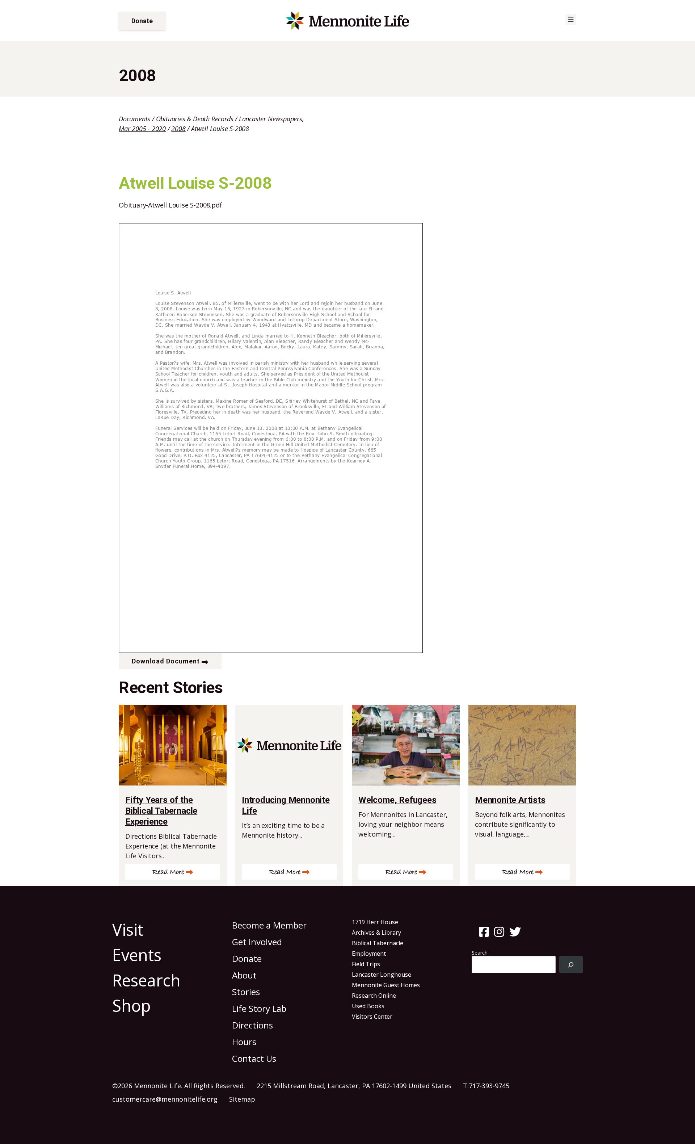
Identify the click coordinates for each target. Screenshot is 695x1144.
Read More (168, 872)
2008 (178, 128)
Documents (134, 118)
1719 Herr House (375, 922)
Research (146, 980)
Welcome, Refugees (397, 800)
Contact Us (254, 1058)
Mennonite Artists (510, 800)
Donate (142, 21)
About (244, 975)
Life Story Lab (259, 1008)
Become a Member (269, 925)
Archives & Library (376, 932)
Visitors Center (372, 1017)
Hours (244, 1042)
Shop (131, 1005)
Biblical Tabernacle (377, 943)
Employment (369, 953)
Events (136, 955)
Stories (246, 992)
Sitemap (242, 1099)
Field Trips (366, 964)
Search (480, 952)
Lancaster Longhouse (381, 975)
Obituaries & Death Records (194, 118)
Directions (252, 1025)
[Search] (571, 964)
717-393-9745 (489, 1085)
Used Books (368, 1006)
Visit (127, 929)
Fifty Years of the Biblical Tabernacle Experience (161, 811)
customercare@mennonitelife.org (165, 1099)
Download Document (166, 661)
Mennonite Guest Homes (386, 985)
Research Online (374, 996)
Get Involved (257, 942)
